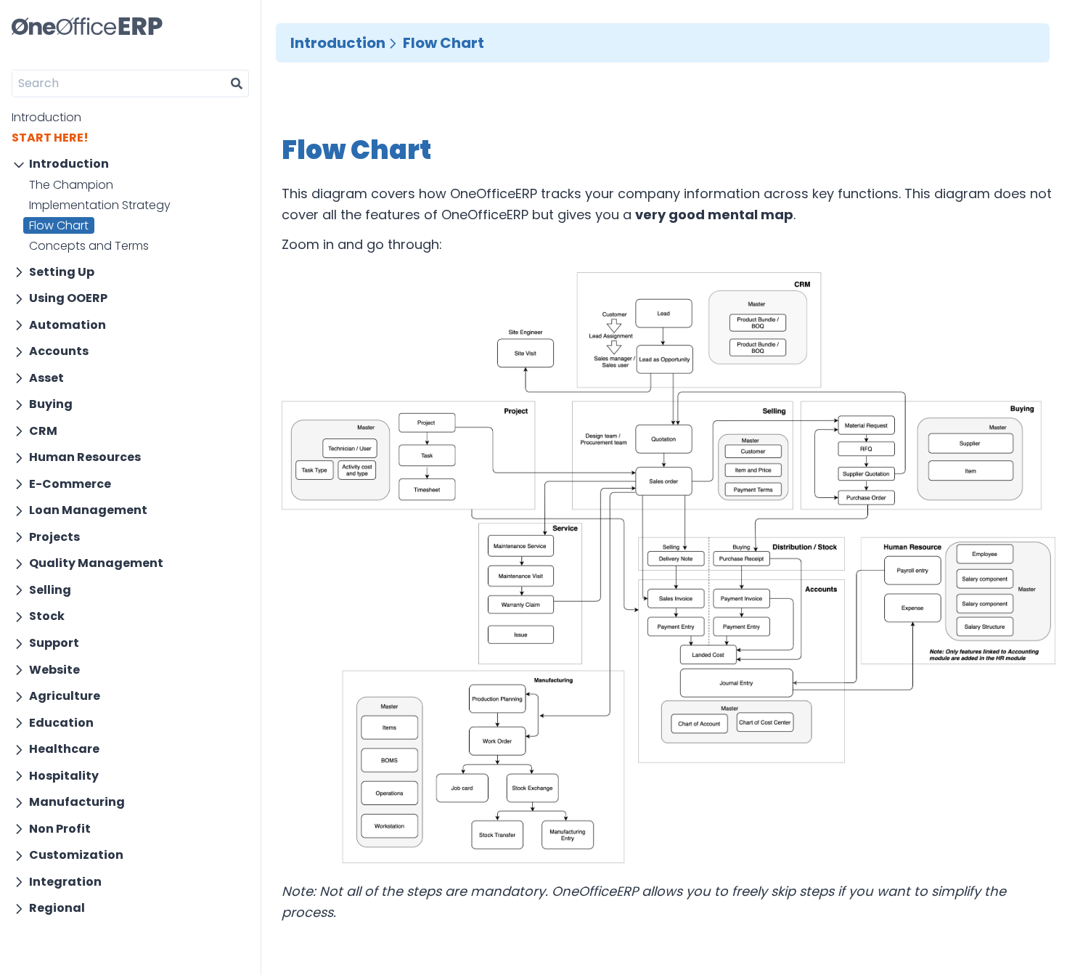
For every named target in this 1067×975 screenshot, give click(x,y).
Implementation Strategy (100, 205)
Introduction (46, 117)
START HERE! (50, 137)
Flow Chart (59, 225)
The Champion (71, 184)
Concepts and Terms (89, 245)
